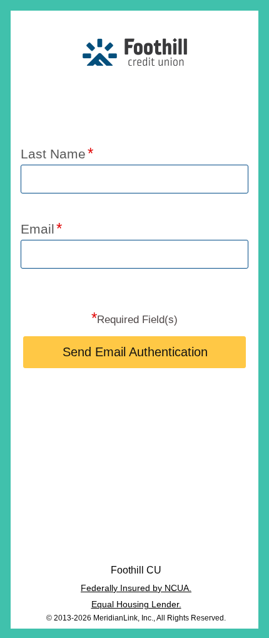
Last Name (53, 154)
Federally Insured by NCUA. (136, 588)
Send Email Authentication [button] (135, 352)
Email (37, 229)
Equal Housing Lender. (136, 604)
